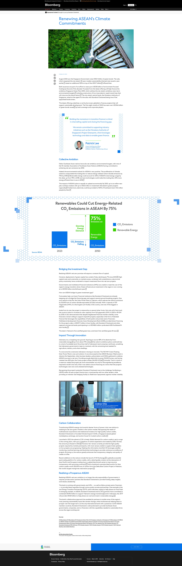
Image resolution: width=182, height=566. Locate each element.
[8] (65, 521)
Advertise (101, 559)
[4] (90, 520)
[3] (76, 520)
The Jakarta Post (99, 523)
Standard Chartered (64, 525)
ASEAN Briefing (70, 526)
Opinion (97, 9)
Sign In (124, 5)
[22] (115, 525)
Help (114, 559)
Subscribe (131, 5)
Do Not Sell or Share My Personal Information (71, 559)
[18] (71, 525)
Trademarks (54, 561)
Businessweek (90, 9)
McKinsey (75, 525)
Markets (54, 9)
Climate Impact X (84, 525)
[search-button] (136, 5)
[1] (60, 520)
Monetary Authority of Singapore (100, 520)
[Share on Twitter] (55, 78)
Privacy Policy (61, 561)
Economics (67, 9)
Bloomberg (64, 520)
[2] (68, 520)
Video (102, 9)
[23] (65, 526)
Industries (74, 9)
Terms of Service (55, 559)
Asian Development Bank (107, 521)
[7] (60, 521)
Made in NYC (95, 559)
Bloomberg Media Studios (67, 534)
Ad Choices (107, 559)
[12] (115, 521)
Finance (61, 9)
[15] (94, 523)
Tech (79, 9)
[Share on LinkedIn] (55, 81)
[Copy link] (55, 84)
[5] (110, 520)
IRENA (121, 520)
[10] (94, 521)
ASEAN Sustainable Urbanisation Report (82, 521)
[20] (91, 525)
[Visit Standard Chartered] (45, 547)
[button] (133, 9)
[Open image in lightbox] (91, 133)
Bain (67, 521)
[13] (71, 523)
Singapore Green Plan (83, 520)
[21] (103, 525)
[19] (79, 525)
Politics (83, 9)
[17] (117, 523)
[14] (87, 523)
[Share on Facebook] (55, 75)
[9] (70, 521)
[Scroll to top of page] (179, 563)
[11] (99, 521)
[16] (106, 523)
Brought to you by (68, 12)
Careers (89, 559)
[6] (118, 520)
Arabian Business (111, 523)
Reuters (90, 523)
